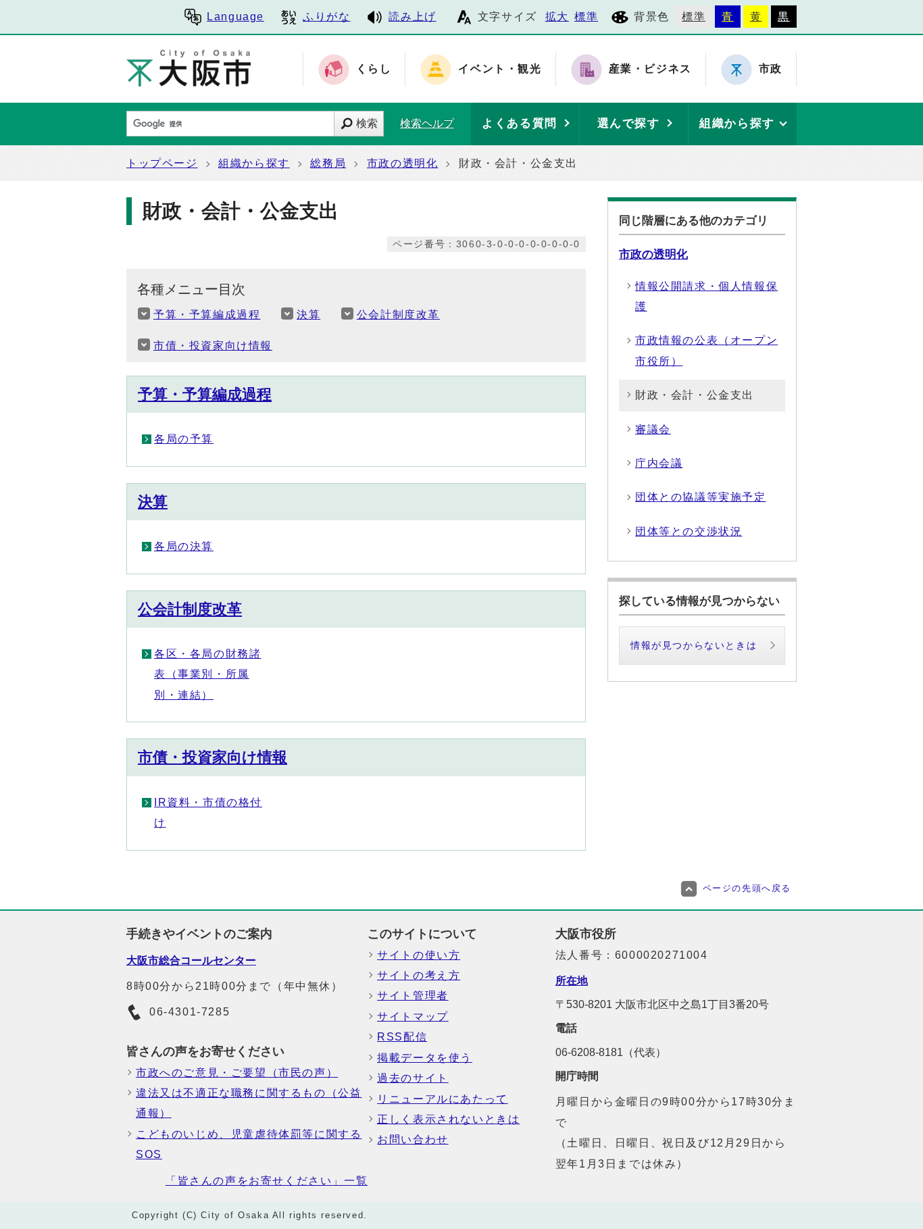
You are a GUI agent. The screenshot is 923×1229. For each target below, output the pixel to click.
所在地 (571, 980)
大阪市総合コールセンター (191, 960)
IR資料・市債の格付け (208, 812)
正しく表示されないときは (448, 1119)
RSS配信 (402, 1037)
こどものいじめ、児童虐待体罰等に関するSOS (248, 1144)
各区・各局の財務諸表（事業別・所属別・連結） (207, 674)
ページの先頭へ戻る (747, 888)
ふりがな (326, 16)
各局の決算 (184, 546)
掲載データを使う (424, 1057)
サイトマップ (413, 1016)
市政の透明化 (403, 163)
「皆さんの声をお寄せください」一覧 (267, 1180)
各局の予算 (184, 439)
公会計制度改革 (398, 314)
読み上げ (412, 16)
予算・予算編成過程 (206, 314)
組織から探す (254, 163)
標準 (586, 16)
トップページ (162, 163)
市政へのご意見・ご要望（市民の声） (237, 1072)
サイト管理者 (413, 995)
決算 (308, 314)
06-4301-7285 (189, 1012)
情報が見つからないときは (693, 645)
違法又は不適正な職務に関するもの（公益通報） (248, 1103)
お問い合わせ (413, 1139)
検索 (367, 123)
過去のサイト (413, 1078)
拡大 (557, 16)
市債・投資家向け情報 (212, 345)
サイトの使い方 (418, 955)
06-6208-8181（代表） (610, 1052)
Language (235, 16)
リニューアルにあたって (442, 1099)
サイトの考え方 (418, 975)
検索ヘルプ (427, 123)
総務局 (328, 163)
